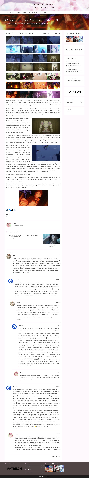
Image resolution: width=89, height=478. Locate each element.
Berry (9, 33)
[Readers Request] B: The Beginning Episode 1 (15, 236)
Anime (21, 33)
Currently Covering (29, 33)
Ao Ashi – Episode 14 (51, 245)
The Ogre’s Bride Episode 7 (74, 60)
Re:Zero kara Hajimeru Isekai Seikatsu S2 (43, 33)
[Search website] (82, 12)
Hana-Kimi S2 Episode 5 (73, 69)
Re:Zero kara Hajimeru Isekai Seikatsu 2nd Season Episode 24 (37, 23)
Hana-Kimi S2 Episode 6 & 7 (74, 63)
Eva (66, 60)
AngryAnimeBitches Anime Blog (44, 4)
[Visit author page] (8, 224)
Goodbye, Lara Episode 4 (73, 71)
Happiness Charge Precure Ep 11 (33, 235)
